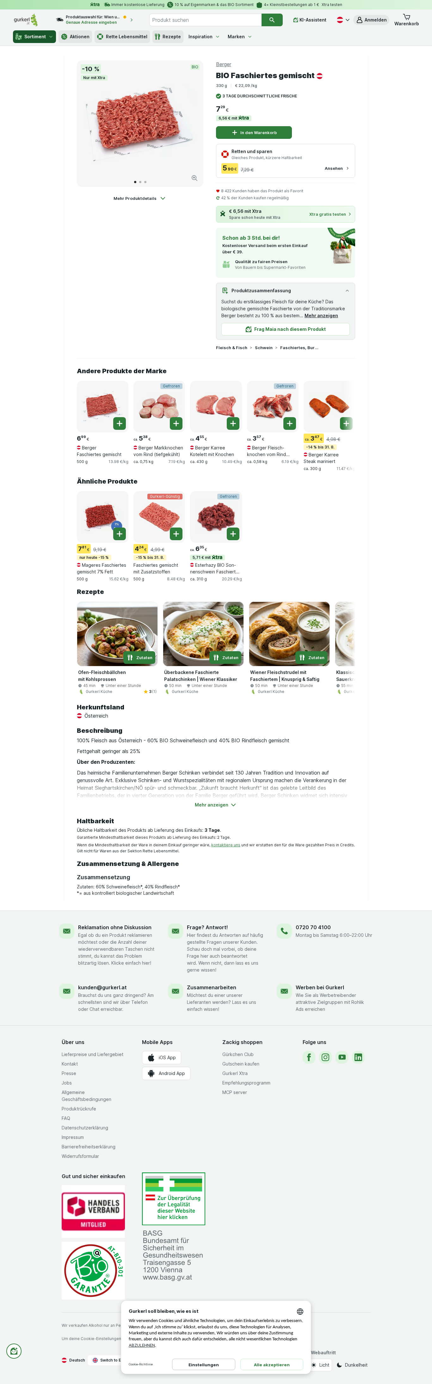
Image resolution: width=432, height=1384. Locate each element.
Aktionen (79, 36)
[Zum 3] (145, 182)
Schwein (264, 347)
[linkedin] (358, 1057)
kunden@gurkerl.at (102, 987)
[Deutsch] (342, 20)
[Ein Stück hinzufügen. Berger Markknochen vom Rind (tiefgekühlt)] (176, 423)
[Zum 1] (135, 182)
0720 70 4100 (313, 927)
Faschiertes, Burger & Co (300, 347)
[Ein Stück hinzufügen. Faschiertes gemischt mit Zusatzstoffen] (176, 534)
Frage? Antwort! (207, 927)
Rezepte (172, 36)
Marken (236, 36)
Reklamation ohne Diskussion (114, 927)
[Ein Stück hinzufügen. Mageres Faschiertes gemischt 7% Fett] (119, 534)
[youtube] (342, 1057)
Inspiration (200, 36)
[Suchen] (272, 20)
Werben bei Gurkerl (320, 987)
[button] (371, 20)
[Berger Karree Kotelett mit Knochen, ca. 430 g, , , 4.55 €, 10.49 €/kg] (216, 406)
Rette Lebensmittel (126, 36)
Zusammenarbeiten (211, 987)
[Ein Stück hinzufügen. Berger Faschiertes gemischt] (119, 423)
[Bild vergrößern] (194, 178)
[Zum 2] (140, 182)
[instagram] (325, 1057)
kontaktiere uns (225, 845)
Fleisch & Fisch (231, 347)
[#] (173, 1198)
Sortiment (35, 36)
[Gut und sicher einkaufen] (93, 1271)
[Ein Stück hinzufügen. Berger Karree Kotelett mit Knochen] (233, 423)
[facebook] (309, 1057)
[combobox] (205, 20)
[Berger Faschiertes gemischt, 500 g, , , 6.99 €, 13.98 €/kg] (102, 406)
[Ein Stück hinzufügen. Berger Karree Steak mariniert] (346, 423)
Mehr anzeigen (321, 315)
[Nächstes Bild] (192, 123)
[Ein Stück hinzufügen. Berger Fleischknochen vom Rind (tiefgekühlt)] (289, 423)
